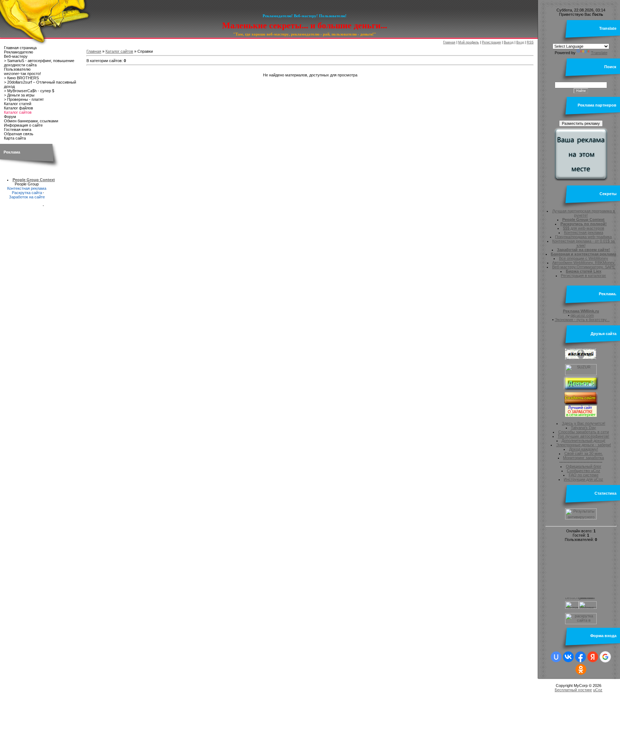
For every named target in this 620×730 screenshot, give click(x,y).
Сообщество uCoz (583, 470)
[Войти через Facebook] (580, 656)
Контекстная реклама (26, 188)
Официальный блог (583, 466)
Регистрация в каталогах (583, 275)
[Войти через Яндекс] (592, 656)
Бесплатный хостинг (573, 690)
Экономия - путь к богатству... (582, 319)
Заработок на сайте (27, 197)
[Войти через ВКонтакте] (568, 656)
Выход (508, 42)
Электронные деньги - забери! (583, 445)
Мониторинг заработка (583, 458)
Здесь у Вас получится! (583, 423)
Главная (449, 42)
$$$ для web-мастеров (583, 228)
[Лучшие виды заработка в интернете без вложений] (581, 415)
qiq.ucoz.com (582, 315)
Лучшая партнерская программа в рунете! (583, 213)
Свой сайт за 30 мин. (583, 453)
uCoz (597, 690)
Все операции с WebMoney (583, 258)
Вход (520, 42)
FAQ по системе (583, 475)
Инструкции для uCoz (583, 479)
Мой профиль (468, 42)
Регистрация (491, 42)
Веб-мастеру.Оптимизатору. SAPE (583, 267)
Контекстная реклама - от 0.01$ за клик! (583, 243)
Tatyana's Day (583, 427)
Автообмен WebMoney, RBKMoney (583, 262)
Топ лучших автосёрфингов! (583, 436)
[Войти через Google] (605, 657)
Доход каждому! (583, 449)
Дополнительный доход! (583, 440)
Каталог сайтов (119, 51)
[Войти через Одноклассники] (581, 669)
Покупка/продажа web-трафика (583, 237)
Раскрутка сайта (27, 192)
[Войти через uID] (556, 656)
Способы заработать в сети (583, 432)
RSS (530, 42)
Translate (599, 53)
